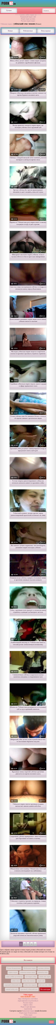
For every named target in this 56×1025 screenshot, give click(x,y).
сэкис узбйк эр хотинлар (14, 977)
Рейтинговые (28, 31)
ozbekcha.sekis (43, 972)
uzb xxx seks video (45, 985)
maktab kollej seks (12, 989)
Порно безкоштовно (14, 968)
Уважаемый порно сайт (28, 17)
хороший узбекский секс (12, 985)
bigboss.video (28, 1005)
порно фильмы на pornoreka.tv (28, 1001)
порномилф (28, 1009)
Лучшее (9, 10)
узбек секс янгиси (29, 981)
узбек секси (16, 981)
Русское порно (28, 1003)
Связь (51, 1022)
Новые (10, 31)
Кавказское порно (28, 1011)
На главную (28, 960)
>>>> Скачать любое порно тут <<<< (28, 15)
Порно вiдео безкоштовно (28, 1013)
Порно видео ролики (28, 19)
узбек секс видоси (30, 985)
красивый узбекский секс (29, 989)
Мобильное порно (30, 968)
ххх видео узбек (30, 977)
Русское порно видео (28, 21)
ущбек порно (12, 972)
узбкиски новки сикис (27, 972)
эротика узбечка (43, 968)
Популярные (46, 31)
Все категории (45, 989)
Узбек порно (28, 1015)
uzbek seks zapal (44, 977)
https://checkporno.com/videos (28, 999)
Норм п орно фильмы (28, 1007)
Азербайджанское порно (28, 1017)
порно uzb (41, 981)
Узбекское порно (6, 24)
